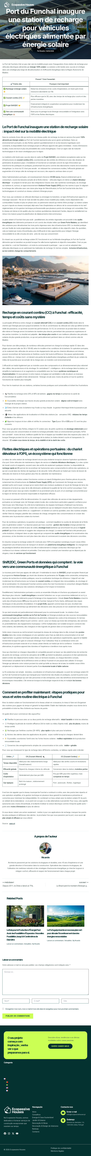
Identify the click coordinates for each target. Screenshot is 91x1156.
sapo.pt (12, 823)
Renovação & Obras (40, 1123)
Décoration (8, 1076)
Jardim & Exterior (39, 1120)
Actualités (27, 944)
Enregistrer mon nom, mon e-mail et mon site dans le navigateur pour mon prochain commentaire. (42, 1009)
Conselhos (36, 1115)
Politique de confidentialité (61, 1148)
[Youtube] (17, 1133)
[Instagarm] (9, 1133)
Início (34, 1112)
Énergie (6, 1067)
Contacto (35, 1132)
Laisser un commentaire (15, 944)
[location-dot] (63, 1120)
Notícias (35, 1129)
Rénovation (8, 1070)
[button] (8, 1079)
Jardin (6, 1073)
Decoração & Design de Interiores (45, 1126)
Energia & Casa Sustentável (42, 1117)
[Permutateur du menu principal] (84, 4)
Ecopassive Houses (22, 4)
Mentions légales (57, 1151)
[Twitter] (13, 1133)
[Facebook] (5, 1133)
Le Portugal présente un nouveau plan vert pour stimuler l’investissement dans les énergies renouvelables (64, 933)
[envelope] (63, 1112)
